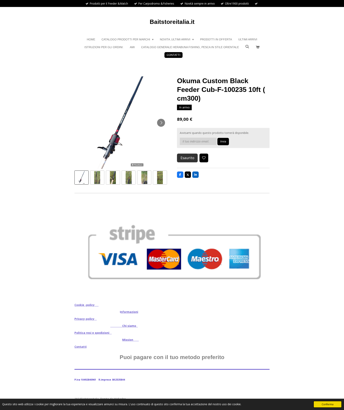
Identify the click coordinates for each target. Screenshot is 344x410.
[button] (81, 177)
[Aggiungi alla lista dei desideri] (203, 158)
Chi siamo (124, 326)
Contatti (80, 347)
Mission (130, 340)
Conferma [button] (327, 404)
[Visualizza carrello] (257, 47)
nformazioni (129, 312)
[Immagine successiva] (161, 123)
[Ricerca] (247, 46)
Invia (223, 141)
